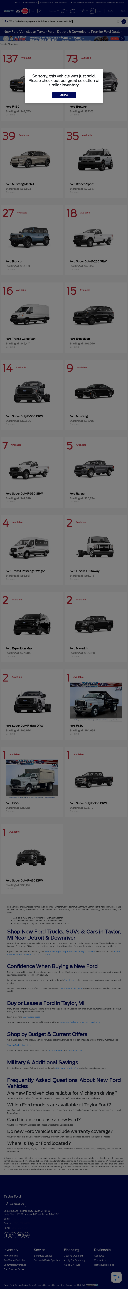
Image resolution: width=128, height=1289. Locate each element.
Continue (64, 95)
